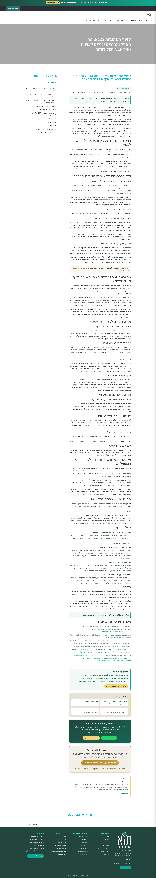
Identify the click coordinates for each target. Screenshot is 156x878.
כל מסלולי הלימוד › (83, 769)
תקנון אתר (63, 839)
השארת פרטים (61, 849)
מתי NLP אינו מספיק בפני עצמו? (44, 119)
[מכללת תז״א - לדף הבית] (149, 15)
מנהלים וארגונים (119, 21)
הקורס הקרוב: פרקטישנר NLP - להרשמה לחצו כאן (72, 8)
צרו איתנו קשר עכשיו (46, 132)
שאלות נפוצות (49, 122)
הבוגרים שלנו (105, 852)
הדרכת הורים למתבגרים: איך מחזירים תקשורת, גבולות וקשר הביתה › (104, 678)
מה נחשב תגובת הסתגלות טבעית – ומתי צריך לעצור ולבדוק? (40, 101)
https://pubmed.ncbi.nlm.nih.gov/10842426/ (116, 632)
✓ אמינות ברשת (125, 868)
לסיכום (52, 126)
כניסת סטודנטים (13, 8)
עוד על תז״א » (124, 793)
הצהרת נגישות (61, 843)
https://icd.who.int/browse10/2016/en (118, 638)
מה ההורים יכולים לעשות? (46, 109)
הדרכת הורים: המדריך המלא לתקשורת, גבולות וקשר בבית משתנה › (105, 675)
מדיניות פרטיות (61, 855)
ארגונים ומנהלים (83, 852)
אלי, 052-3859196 (36, 836)
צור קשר (85, 21)
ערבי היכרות (105, 839)
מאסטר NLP (84, 839)
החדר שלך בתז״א (60, 846)
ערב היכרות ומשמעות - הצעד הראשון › (109, 769)
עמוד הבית (106, 836)
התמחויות (85, 843)
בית (150, 21)
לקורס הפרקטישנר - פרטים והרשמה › (100, 763)
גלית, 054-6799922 (35, 839)
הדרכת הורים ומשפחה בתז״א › (116, 686)
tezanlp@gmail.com (35, 843)
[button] (26, 82)
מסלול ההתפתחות (103, 849)
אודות (99, 21)
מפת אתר (63, 836)
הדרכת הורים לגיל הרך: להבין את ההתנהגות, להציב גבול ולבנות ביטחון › (103, 682)
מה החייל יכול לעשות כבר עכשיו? (43, 106)
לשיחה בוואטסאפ (109, 738)
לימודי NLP (142, 21)
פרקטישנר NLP (83, 836)
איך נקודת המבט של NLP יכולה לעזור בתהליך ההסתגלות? (42, 114)
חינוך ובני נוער (83, 849)
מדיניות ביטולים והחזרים (58, 852)
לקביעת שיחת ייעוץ (91, 738)
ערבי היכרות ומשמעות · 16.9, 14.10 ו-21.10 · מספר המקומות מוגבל (77, 3)
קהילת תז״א (84, 855)
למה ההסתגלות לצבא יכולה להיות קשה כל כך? (40, 95)
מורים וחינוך (107, 21)
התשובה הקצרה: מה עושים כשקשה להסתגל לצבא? (40, 89)
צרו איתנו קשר (105, 858)
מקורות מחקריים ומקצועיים (44, 129)
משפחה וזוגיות (131, 21)
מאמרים (92, 21)
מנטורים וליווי (84, 846)
